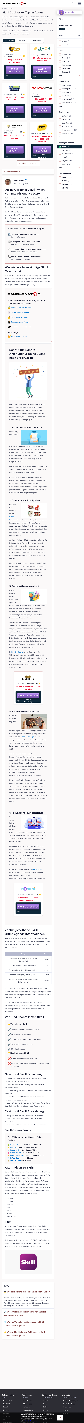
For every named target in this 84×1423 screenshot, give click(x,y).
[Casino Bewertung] (42, 127)
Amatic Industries (8, 1401)
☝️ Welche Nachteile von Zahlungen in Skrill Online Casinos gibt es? (24, 1334)
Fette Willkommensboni (19, 317)
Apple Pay (46, 1401)
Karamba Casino (28, 1410)
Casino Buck (14, 1150)
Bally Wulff (6, 1404)
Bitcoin (45, 1404)
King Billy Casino (17, 652)
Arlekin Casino (15, 1153)
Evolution (6, 1410)
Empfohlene (9, 40)
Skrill (61, 29)
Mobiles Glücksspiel (28, 737)
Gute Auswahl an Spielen (20, 312)
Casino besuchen (14, 70)
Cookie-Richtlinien (69, 1404)
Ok (60, 1418)
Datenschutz (67, 1407)
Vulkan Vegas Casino (18, 1155)
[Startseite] (14, 3)
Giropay (45, 1410)
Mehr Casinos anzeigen (28, 163)
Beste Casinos (36, 40)
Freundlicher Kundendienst (21, 327)
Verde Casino (27, 1401)
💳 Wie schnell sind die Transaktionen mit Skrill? (27, 1292)
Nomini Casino (37, 869)
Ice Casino (26, 1407)
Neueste (22, 40)
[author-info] (26, 180)
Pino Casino (14, 1147)
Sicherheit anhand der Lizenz (21, 308)
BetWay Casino (15, 1158)
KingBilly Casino (16, 1145)
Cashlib (45, 1407)
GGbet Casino (27, 1404)
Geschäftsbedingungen (70, 1401)
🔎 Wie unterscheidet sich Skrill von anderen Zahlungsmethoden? (25, 1313)
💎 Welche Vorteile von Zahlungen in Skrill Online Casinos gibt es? (24, 1324)
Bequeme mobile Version (20, 322)
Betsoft (5, 1407)
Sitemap (65, 1410)
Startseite (5, 8)
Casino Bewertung (42, 155)
